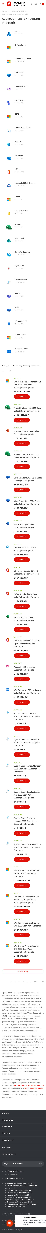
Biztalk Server (20, 45)
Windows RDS (20, 335)
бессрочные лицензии (33, 1088)
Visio (17, 307)
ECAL (17, 114)
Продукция (7, 1120)
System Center (21, 280)
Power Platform (21, 211)
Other (17, 197)
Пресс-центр (8, 1140)
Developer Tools (21, 86)
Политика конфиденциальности (14, 1224)
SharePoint (19, 238)
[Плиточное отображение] (2, 370)
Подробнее (21, 396)
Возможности (9, 1154)
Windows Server (21, 349)
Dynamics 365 (20, 100)
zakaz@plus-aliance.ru (14, 1179)
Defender (19, 73)
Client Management (23, 59)
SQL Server (19, 266)
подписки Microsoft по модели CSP (29, 1085)
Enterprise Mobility (22, 128)
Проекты (6, 1133)
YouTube (16, 1213)
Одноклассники (22, 1213)
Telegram (10, 1213)
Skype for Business (22, 252)
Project (18, 224)
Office (17, 169)
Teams (17, 293)
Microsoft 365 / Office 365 (25, 183)
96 (35, 982)
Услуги (5, 1113)
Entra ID (18, 142)
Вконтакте (4, 1213)
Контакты (6, 1147)
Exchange (19, 155)
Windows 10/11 (21, 321)
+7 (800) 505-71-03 (13, 1171)
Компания (7, 1126)
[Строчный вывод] (6, 370)
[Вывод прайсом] (10, 370)
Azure (17, 31)
